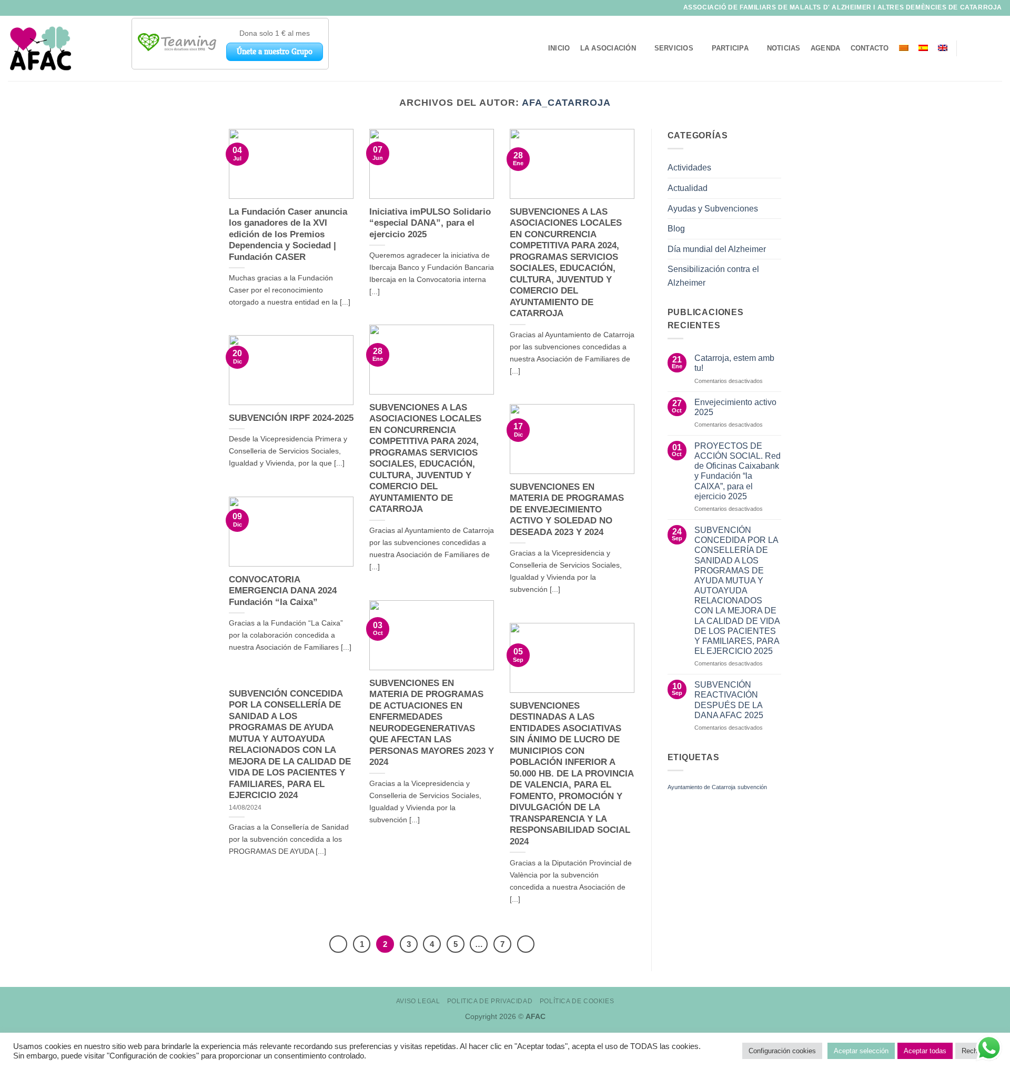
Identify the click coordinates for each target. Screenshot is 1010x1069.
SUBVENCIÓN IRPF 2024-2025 (291, 418)
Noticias (784, 48)
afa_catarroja (566, 102)
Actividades (689, 167)
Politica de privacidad (489, 1001)
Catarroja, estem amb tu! (734, 363)
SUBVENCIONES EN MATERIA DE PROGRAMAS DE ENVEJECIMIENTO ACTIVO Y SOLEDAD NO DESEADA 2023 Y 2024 (567, 509)
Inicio (559, 48)
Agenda (826, 48)
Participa (730, 48)
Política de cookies (577, 1001)
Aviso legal (418, 1001)
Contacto (870, 48)
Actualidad (688, 188)
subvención (752, 787)
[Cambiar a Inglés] (943, 48)
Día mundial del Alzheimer (717, 249)
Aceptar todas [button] (925, 1051)
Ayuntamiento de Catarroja (701, 787)
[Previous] (338, 944)
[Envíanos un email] (995, 48)
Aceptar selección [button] (861, 1051)
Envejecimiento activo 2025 (735, 407)
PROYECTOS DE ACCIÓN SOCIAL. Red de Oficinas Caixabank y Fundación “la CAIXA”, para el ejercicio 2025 (737, 471)
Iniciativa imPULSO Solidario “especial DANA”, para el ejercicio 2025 (430, 223)
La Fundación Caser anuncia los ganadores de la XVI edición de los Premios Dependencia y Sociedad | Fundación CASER (288, 234)
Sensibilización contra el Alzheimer (713, 276)
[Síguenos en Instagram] (981, 48)
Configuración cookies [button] (782, 1051)
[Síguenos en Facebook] (968, 48)
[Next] (526, 944)
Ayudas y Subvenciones (713, 208)
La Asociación (608, 48)
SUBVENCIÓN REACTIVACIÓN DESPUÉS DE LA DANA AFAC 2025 (728, 700)
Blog (676, 228)
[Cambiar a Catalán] (903, 48)
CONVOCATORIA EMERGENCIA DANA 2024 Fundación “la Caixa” (283, 590)
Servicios (673, 48)
